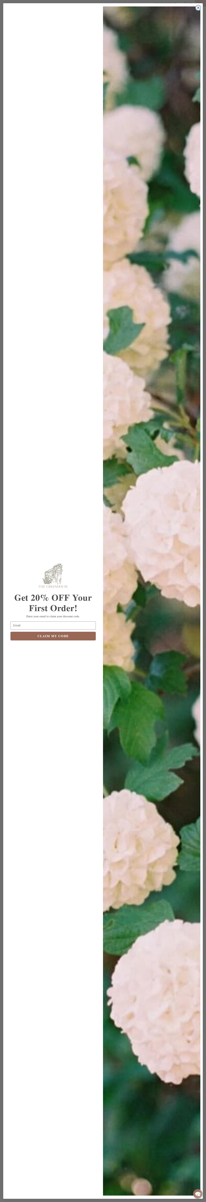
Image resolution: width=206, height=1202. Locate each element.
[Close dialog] (198, 7)
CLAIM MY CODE (53, 636)
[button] (197, 1193)
